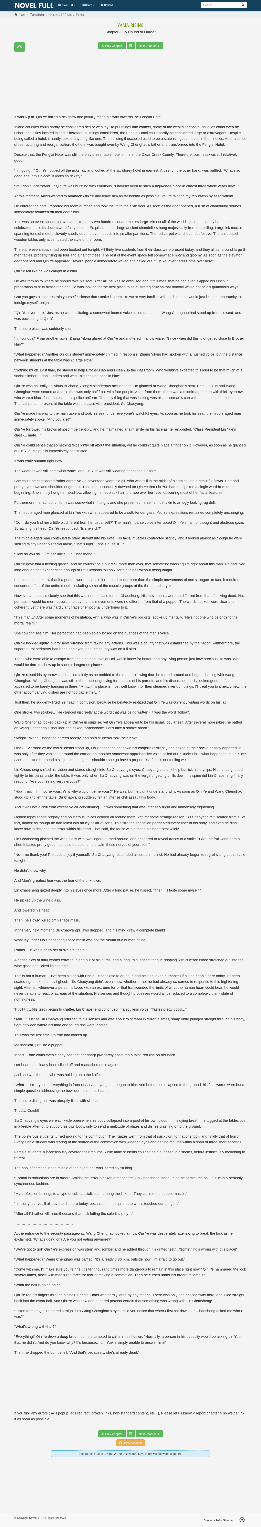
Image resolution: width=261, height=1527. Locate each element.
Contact (208, 1520)
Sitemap (228, 1520)
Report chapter (132, 1443)
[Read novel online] (34, 5)
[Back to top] (242, 1520)
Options (109, 5)
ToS (218, 1520)
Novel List (67, 5)
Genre (89, 5)
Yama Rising (130, 25)
